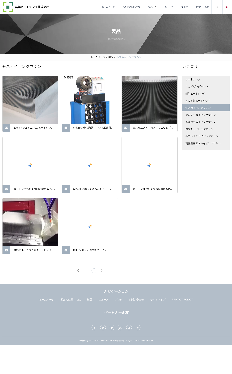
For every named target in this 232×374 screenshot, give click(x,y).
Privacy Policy (182, 299)
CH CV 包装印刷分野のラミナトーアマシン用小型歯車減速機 (94, 251)
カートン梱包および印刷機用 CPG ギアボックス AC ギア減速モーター (34, 190)
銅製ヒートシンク (195, 93)
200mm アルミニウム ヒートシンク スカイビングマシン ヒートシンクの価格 (34, 129)
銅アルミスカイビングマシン (201, 136)
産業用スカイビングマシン (200, 122)
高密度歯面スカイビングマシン (203, 143)
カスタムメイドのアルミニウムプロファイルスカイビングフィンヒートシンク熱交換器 (153, 129)
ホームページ (108, 7)
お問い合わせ (202, 7)
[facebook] (94, 327)
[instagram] (129, 327)
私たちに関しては (131, 7)
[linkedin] (103, 327)
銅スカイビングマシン (198, 107)
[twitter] (111, 327)
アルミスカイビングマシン (200, 115)
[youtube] (120, 327)
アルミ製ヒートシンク (198, 100)
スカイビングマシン (196, 86)
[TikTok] (137, 327)
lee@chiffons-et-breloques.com (139, 341)
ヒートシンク (193, 79)
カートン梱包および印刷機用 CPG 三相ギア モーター (152, 190)
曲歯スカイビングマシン (199, 129)
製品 (150, 7)
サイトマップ (157, 299)
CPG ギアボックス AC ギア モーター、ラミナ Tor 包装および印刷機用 (93, 190)
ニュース (169, 7)
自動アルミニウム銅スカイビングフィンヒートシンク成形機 (34, 251)
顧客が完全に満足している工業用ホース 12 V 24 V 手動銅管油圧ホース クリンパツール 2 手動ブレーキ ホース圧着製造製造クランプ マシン (93, 129)
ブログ (184, 7)
